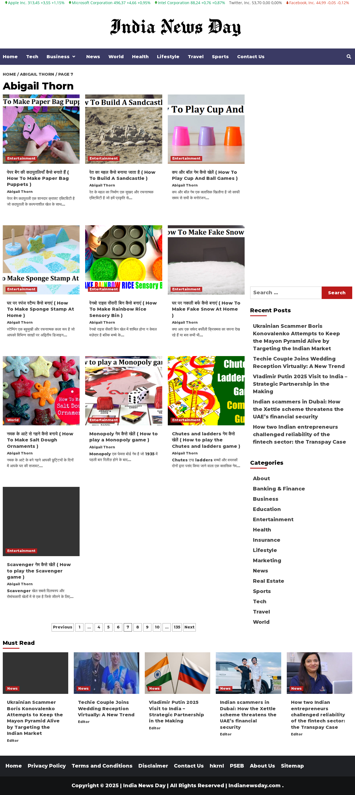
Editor (13, 740)
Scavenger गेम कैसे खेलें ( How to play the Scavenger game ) (39, 571)
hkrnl (217, 766)
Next (189, 627)
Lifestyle (168, 56)
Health (140, 56)
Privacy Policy (47, 766)
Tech (32, 56)
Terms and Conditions (102, 766)
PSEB (237, 766)
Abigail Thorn (20, 192)
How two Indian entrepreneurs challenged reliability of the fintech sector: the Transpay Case (299, 434)
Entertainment (21, 158)
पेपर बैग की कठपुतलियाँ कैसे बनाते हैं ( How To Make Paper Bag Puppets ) (38, 178)
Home (10, 56)
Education (267, 509)
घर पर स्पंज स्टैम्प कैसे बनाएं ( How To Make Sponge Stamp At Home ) (40, 309)
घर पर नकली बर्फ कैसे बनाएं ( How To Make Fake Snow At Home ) (206, 309)
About (261, 479)
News (93, 56)
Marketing (267, 561)
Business (58, 56)
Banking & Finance (279, 489)
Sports (220, 56)
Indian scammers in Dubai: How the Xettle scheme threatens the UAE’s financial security (298, 409)
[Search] (348, 57)
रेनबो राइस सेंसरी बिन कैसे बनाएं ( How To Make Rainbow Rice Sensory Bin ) (123, 309)
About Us (262, 766)
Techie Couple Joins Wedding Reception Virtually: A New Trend (299, 362)
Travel (196, 56)
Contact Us (251, 56)
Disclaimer (153, 766)
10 (157, 627)
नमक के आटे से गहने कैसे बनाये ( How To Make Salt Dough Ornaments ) (40, 440)
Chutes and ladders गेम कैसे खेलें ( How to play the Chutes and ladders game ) (206, 440)
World (116, 56)
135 (177, 627)
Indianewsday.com (255, 786)
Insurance (266, 540)
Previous (62, 627)
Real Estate (268, 581)
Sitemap (292, 766)
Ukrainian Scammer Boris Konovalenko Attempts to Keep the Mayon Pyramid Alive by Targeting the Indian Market (296, 337)
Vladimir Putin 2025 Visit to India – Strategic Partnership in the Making (300, 384)
